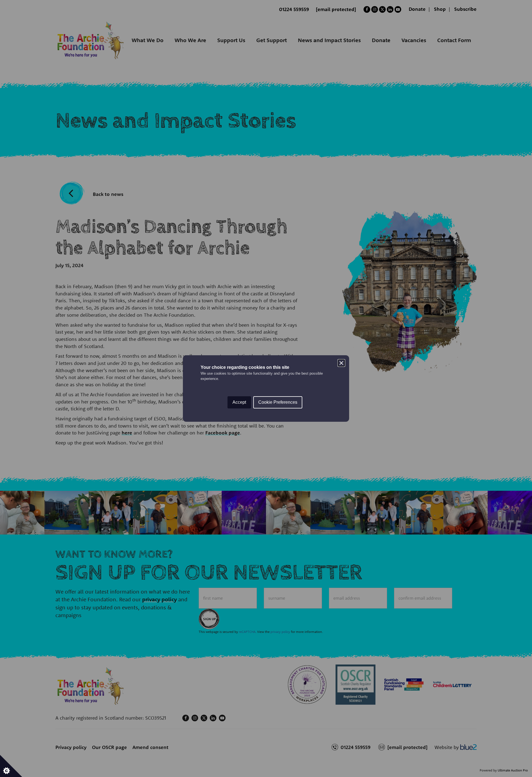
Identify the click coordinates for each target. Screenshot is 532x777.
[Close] (341, 363)
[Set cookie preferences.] (11, 766)
